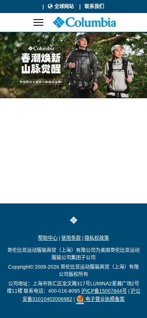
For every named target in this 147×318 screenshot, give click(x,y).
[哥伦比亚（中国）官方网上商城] (84, 22)
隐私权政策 (97, 238)
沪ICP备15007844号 (104, 291)
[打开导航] (38, 22)
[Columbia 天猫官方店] (73, 65)
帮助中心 (48, 238)
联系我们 (94, 6)
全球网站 (64, 6)
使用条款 (71, 238)
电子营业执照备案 (104, 299)
